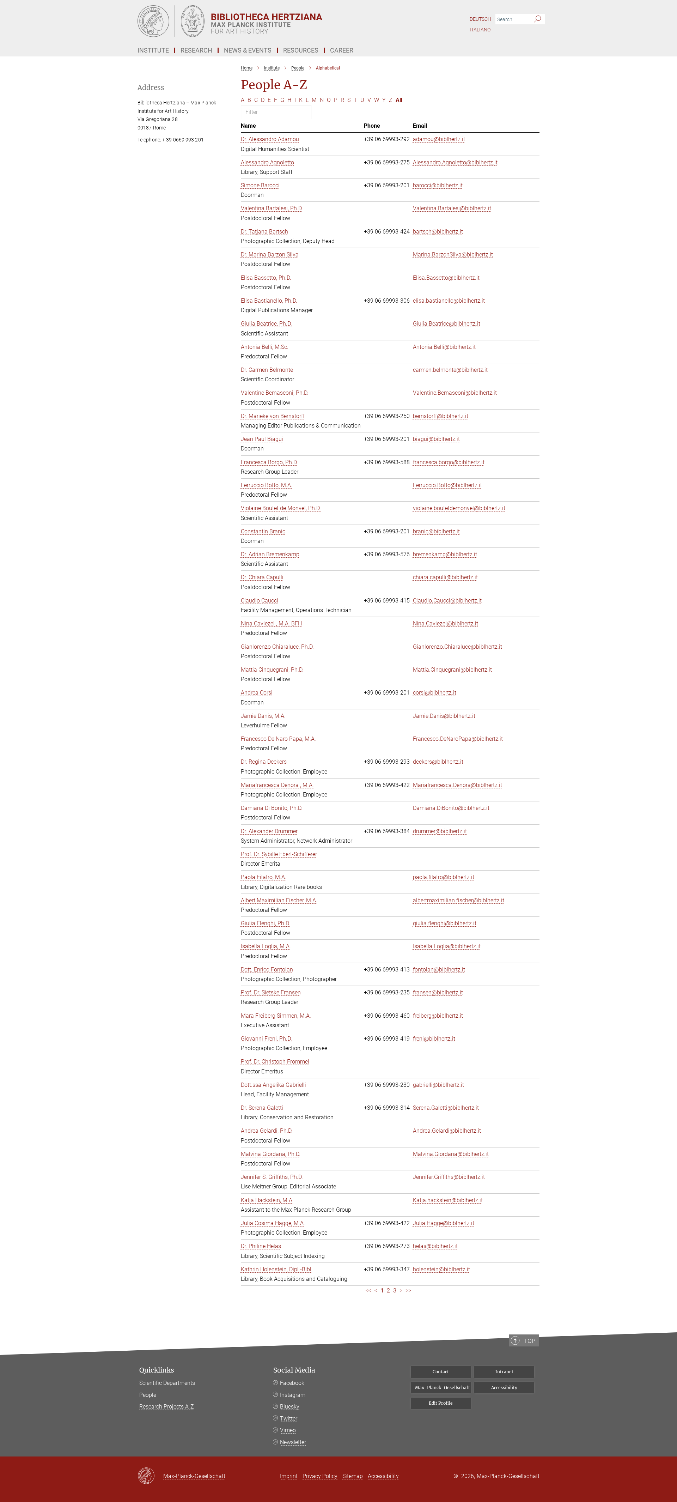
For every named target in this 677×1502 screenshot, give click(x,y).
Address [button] (151, 88)
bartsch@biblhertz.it (438, 231)
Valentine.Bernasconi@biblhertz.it (455, 392)
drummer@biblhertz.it (440, 831)
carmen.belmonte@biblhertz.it (450, 370)
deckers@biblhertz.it (438, 761)
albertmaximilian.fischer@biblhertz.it (458, 900)
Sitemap (352, 1476)
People (147, 1395)
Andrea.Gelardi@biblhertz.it (447, 1130)
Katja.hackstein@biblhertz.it (448, 1200)
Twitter (288, 1418)
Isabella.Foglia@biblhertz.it (447, 946)
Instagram (292, 1395)
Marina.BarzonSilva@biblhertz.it (453, 254)
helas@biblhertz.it (435, 1246)
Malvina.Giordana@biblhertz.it (451, 1154)
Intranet (504, 1371)
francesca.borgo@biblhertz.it (448, 462)
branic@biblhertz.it (436, 531)
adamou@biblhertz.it (439, 139)
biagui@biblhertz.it (436, 439)
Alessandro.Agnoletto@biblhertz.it (455, 162)
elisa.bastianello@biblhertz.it (449, 300)
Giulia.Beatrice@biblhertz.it (446, 323)
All (399, 100)
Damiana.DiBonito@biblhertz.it (451, 808)
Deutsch (480, 19)
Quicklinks (156, 1370)
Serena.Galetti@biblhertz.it (446, 1107)
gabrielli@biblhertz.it (438, 1085)
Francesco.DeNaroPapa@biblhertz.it (458, 738)
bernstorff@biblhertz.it (440, 416)
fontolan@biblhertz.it (439, 969)
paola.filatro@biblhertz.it (443, 877)
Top (529, 1340)
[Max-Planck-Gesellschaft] (150, 1476)
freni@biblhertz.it (434, 1038)
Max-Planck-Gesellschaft (442, 1387)
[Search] (537, 19)
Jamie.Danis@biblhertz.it (444, 716)
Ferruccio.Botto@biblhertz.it (447, 485)
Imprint (289, 1476)
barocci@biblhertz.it (438, 185)
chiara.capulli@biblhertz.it (445, 577)
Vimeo (288, 1430)
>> (408, 1290)
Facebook (292, 1383)
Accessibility (504, 1387)
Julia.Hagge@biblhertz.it (443, 1223)
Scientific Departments (167, 1383)
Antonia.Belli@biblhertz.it (444, 347)
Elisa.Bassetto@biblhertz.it (446, 277)
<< (368, 1290)
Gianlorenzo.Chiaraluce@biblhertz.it (457, 646)
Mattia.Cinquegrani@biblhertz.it (452, 669)
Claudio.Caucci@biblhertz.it (447, 600)
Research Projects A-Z (166, 1406)
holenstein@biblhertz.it (441, 1269)
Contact (441, 1371)
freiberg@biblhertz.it (438, 1015)
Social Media (294, 1370)
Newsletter (293, 1442)
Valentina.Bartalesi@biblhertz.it (452, 208)
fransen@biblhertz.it (438, 992)
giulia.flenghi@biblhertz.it (444, 923)
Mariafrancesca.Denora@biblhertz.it (457, 785)
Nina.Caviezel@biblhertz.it (445, 623)
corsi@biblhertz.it (434, 692)
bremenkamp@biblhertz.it (445, 554)
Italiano (480, 29)
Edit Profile (441, 1403)
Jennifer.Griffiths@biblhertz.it (449, 1177)
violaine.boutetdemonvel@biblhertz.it (459, 508)
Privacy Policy (320, 1476)
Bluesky (289, 1406)
